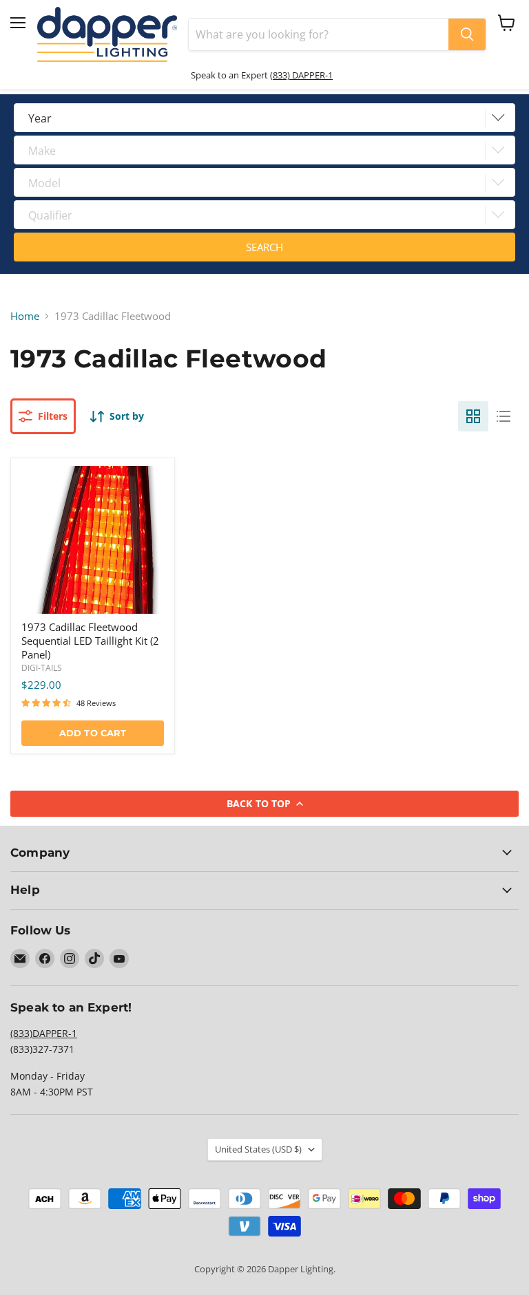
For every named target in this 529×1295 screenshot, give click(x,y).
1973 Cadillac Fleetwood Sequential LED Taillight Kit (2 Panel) (90, 640)
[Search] (467, 34)
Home (24, 316)
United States (258, 1149)
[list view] (503, 416)
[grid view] (473, 416)
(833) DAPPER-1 (301, 75)
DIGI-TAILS (41, 668)
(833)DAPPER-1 (43, 1033)
